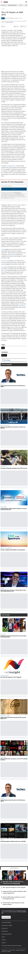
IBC (21, 5)
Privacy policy (4, 928)
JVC (26, 238)
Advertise (4, 942)
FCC (26, 5)
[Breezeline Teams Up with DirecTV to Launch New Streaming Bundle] (14, 878)
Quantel (7, 274)
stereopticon (21, 305)
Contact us (4, 939)
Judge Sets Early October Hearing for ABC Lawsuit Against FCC (14, 892)
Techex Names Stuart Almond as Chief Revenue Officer (13, 903)
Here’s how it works (9, 22)
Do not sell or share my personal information (11, 945)
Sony (2, 267)
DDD (5, 239)
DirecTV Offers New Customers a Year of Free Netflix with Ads (14, 897)
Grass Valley (16, 95)
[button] (1, 2)
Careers (3, 937)
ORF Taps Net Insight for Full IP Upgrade (14, 887)
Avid (4, 270)
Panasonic (4, 260)
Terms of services (16, 192)
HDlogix (13, 254)
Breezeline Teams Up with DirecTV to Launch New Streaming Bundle (13, 882)
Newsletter (24, 26)
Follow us (17, 26)
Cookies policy (5, 931)
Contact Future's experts (7, 925)
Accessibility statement (7, 934)
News (3, 18)
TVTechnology (10, 18)
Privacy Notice (18, 194)
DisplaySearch (11, 166)
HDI (2, 249)
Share (4, 26)
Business (3, 8)
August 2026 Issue (12, 5)
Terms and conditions (6, 922)
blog (3, 348)
